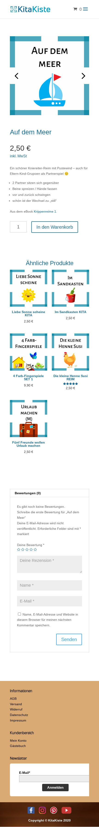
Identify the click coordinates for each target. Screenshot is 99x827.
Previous (17, 76)
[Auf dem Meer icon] (49, 75)
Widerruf (16, 709)
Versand (16, 704)
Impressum (18, 720)
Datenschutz (19, 715)
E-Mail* (24, 772)
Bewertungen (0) (28, 493)
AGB (13, 698)
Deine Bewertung (30, 545)
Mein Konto (18, 740)
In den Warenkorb (54, 227)
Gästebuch (18, 746)
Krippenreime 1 (45, 211)
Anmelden (55, 787)
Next (82, 76)
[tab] (49, 493)
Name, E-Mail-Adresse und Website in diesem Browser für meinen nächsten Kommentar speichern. (47, 620)
